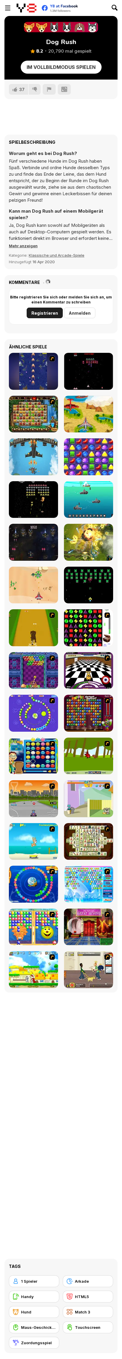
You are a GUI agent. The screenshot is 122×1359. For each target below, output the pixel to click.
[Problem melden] (49, 89)
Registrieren (44, 313)
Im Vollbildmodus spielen (61, 67)
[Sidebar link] (8, 8)
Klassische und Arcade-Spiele (56, 255)
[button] (23, 246)
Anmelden (80, 313)
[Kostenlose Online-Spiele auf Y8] (26, 8)
